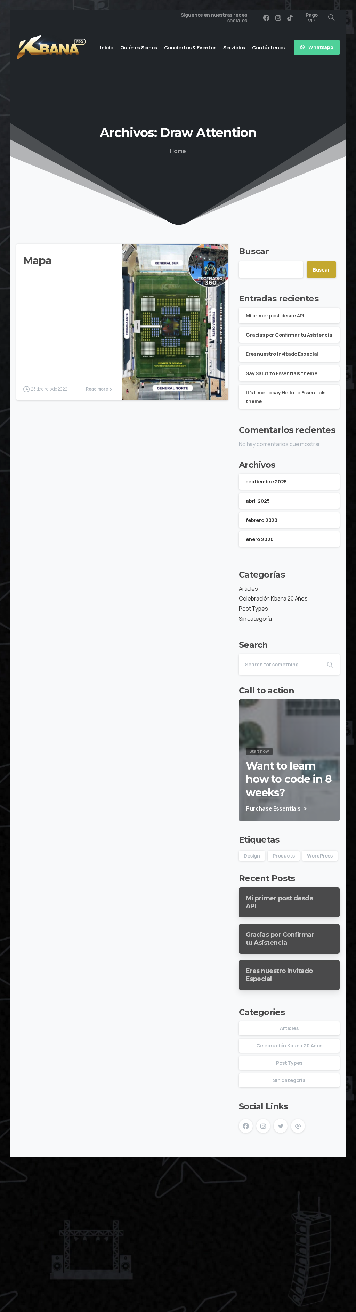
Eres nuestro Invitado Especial (282, 354)
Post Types (253, 608)
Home (178, 151)
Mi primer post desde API (275, 315)
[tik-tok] (290, 18)
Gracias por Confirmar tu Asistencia (289, 334)
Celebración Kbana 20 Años (273, 598)
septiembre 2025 (266, 481)
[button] (292, 1191)
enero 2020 (259, 539)
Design (252, 855)
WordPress (320, 855)
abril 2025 (257, 501)
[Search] (331, 17)
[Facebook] (266, 18)
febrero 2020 (261, 520)
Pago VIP (312, 17)
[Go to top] (326, 1303)
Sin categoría (255, 618)
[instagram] (278, 18)
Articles (248, 589)
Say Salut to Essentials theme (281, 373)
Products (284, 855)
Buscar (254, 251)
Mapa (37, 260)
